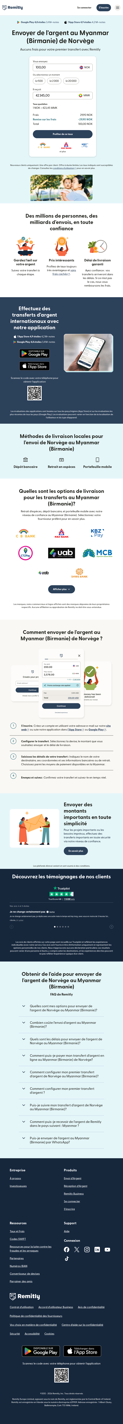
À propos (15, 1178)
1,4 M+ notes (40, 22)
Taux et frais (17, 1231)
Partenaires (17, 1258)
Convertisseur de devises (25, 1274)
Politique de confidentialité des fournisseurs (36, 1316)
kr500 (39, 81)
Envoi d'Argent (72, 1178)
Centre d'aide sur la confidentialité (82, 1325)
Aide (66, 1231)
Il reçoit (37, 89)
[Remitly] (12, 7)
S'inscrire (104, 7)
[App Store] (34, 365)
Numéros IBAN (18, 1266)
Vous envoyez (40, 61)
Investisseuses (18, 1186)
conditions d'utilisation (64, 168)
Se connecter (84, 7)
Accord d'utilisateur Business (55, 1307)
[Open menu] (118, 8)
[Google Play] (34, 353)
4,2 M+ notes (87, 22)
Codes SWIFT (18, 1239)
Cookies (49, 1334)
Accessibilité (32, 1334)
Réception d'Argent (75, 1186)
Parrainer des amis (21, 1281)
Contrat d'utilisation (22, 1307)
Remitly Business (74, 1194)
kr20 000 (71, 81)
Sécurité (15, 1334)
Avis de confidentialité (91, 1307)
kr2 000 (54, 81)
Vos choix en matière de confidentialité (33, 1325)
